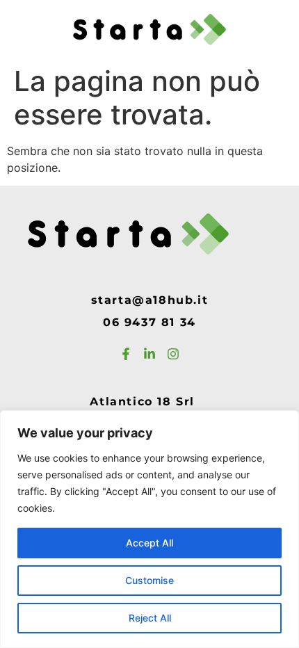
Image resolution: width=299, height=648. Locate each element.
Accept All (149, 543)
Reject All (150, 618)
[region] (149, 529)
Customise (149, 580)
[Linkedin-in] (149, 354)
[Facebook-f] (126, 354)
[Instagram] (173, 354)
